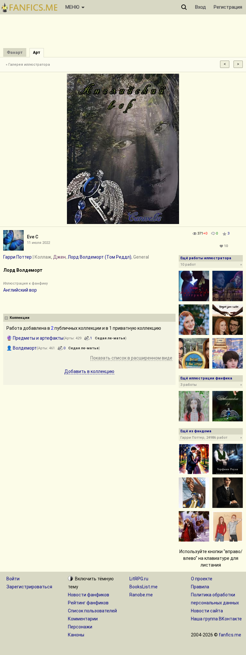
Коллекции (19, 318)
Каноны (76, 634)
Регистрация (228, 7)
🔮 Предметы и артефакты (34, 338)
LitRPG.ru (138, 578)
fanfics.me (230, 634)
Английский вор (20, 290)
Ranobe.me (141, 594)
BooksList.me (143, 586)
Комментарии (83, 618)
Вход (200, 7)
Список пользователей (92, 610)
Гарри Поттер (17, 257)
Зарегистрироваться (29, 586)
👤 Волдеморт (21, 348)
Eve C (32, 236)
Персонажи (80, 626)
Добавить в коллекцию (89, 371)
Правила (200, 586)
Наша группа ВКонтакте (216, 618)
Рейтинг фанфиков (88, 602)
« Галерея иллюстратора (28, 64)
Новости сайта (207, 610)
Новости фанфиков (88, 594)
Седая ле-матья (110, 338)
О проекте (201, 578)
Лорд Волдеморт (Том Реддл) (99, 257)
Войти (13, 578)
